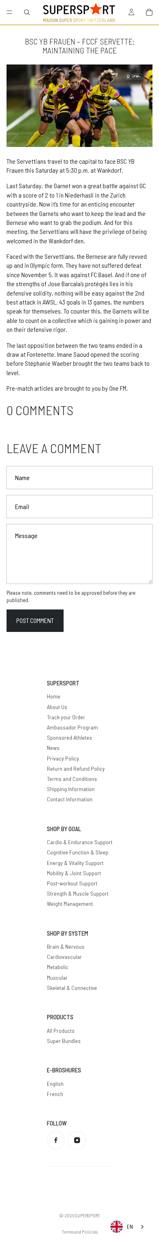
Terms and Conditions (72, 778)
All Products (61, 1030)
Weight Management (70, 903)
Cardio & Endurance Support (80, 841)
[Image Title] (56, 1140)
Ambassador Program (72, 727)
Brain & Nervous (65, 946)
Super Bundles (64, 1040)
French (55, 1093)
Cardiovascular (64, 956)
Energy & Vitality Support (75, 862)
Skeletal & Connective (72, 987)
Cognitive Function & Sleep (77, 852)
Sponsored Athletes (69, 737)
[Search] (27, 12)
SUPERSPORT (87, 1215)
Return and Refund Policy (76, 768)
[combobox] (127, 1226)
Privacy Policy (63, 758)
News (53, 747)
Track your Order (66, 717)
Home (53, 696)
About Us (57, 706)
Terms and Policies (79, 1231)
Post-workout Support (72, 883)
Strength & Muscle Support (77, 893)
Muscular (57, 977)
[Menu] (9, 12)
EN (130, 1226)
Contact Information (70, 799)
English (55, 1083)
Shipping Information (71, 788)
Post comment (35, 620)
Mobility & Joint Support (74, 873)
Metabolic (57, 966)
